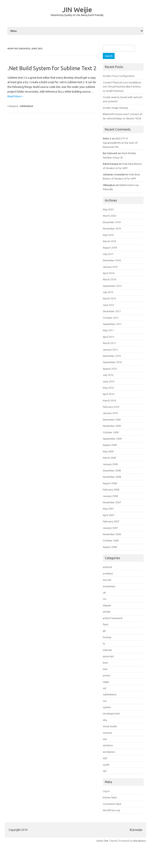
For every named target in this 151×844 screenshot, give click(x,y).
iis (104, 643)
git (104, 630)
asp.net (107, 579)
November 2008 (112, 476)
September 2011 (112, 324)
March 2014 (109, 279)
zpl (104, 770)
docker (107, 611)
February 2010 (111, 406)
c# (104, 592)
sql (104, 688)
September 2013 (112, 285)
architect (108, 573)
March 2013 (109, 298)
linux (105, 662)
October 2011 (111, 317)
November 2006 (112, 534)
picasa (106, 675)
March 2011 (109, 343)
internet (107, 650)
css (104, 598)
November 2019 (112, 228)
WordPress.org (111, 810)
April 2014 (108, 273)
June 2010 (108, 381)
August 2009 (110, 445)
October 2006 (111, 540)
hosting (107, 637)
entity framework (112, 618)
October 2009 (111, 432)
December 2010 (112, 355)
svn (105, 700)
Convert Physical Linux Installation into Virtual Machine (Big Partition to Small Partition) (122, 86)
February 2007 (111, 521)
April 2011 (108, 336)
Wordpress (139, 840)
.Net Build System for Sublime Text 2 (52, 68)
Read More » (15, 96)
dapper (107, 605)
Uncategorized (111, 713)
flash (105, 624)
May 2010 (108, 387)
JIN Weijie (77, 9)
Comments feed (112, 804)
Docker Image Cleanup (115, 107)
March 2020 (109, 215)
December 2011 (112, 311)
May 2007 (108, 508)
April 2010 (108, 394)
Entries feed (110, 797)
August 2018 (110, 247)
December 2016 (112, 260)
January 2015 (110, 266)
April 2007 (108, 515)
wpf (105, 758)
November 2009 (112, 425)
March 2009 (109, 457)
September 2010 (112, 362)
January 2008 (110, 496)
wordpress (109, 751)
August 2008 (110, 483)
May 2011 (108, 330)
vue (105, 739)
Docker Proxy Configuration (118, 76)
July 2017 (108, 254)
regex (106, 681)
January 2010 (110, 413)
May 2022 (108, 209)
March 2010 (109, 400)
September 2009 (112, 438)
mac (105, 669)
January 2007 (110, 527)
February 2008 (111, 489)
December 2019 (112, 222)
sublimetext (26, 106)
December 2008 (112, 470)
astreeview (109, 586)
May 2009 (108, 451)
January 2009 (110, 464)
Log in (106, 791)
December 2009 (112, 419)
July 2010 (108, 375)
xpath (106, 764)
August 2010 (110, 368)
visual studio (110, 726)
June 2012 (108, 305)
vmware (107, 732)
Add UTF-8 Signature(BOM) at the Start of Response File (120, 142)
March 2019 (109, 241)
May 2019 (108, 235)
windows (108, 745)
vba (105, 720)
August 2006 (110, 547)
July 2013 (108, 292)
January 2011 (110, 349)
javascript (108, 656)
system (107, 707)
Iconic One (102, 840)
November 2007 (112, 502)
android (107, 567)
